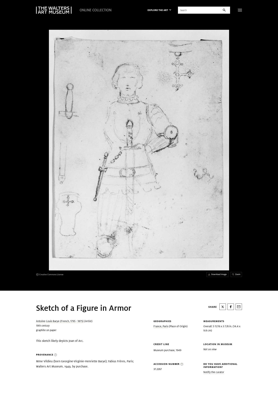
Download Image (219, 274)
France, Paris (160, 326)
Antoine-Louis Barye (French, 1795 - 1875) (59, 321)
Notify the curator (213, 372)
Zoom (237, 274)
